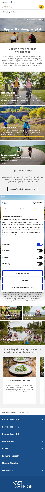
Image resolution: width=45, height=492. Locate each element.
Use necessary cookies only (22, 287)
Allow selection (22, 280)
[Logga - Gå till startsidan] (9, 7)
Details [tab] (22, 209)
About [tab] (37, 209)
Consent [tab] (8, 209)
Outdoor (16, 12)
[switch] (40, 250)
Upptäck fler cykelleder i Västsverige (22, 189)
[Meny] (41, 6)
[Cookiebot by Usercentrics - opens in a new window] (33, 203)
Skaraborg (6, 12)
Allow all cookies (22, 273)
